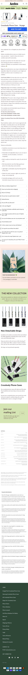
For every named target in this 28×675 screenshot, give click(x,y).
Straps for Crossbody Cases (9, 600)
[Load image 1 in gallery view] (6, 16)
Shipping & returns (7, 622)
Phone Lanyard (6, 610)
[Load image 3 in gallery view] (21, 16)
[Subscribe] (22, 413)
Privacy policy (6, 629)
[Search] (23, 3)
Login (4, 632)
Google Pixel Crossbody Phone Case (11, 591)
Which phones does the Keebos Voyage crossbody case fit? (14, 557)
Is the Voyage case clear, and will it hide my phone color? (13, 547)
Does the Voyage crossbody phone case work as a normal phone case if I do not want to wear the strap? (13, 495)
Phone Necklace (6, 607)
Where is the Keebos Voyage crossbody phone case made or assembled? (13, 568)
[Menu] (1, 3)
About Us (5, 616)
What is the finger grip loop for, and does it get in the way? (13, 537)
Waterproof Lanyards (8, 642)
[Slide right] (26, 16)
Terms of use (6, 626)
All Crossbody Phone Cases (9, 597)
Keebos (6, 662)
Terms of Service (7, 635)
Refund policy (6, 638)
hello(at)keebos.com (10, 649)
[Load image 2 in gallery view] (14, 16)
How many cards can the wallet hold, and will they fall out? (14, 505)
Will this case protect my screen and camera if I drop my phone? (13, 515)
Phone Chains (6, 603)
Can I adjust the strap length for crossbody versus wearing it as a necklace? (12, 527)
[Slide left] (1, 16)
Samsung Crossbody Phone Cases (11, 594)
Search (4, 619)
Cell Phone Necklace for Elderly (10, 613)
